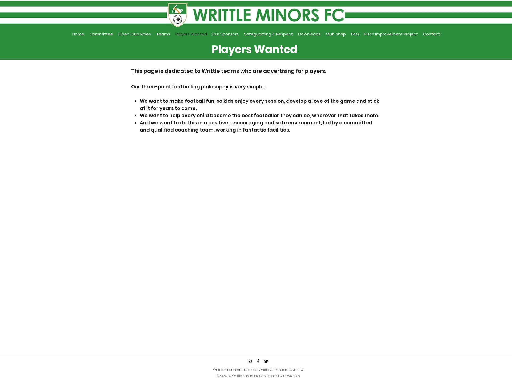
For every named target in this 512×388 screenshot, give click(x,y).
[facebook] (258, 361)
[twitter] (266, 361)
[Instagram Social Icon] (250, 361)
